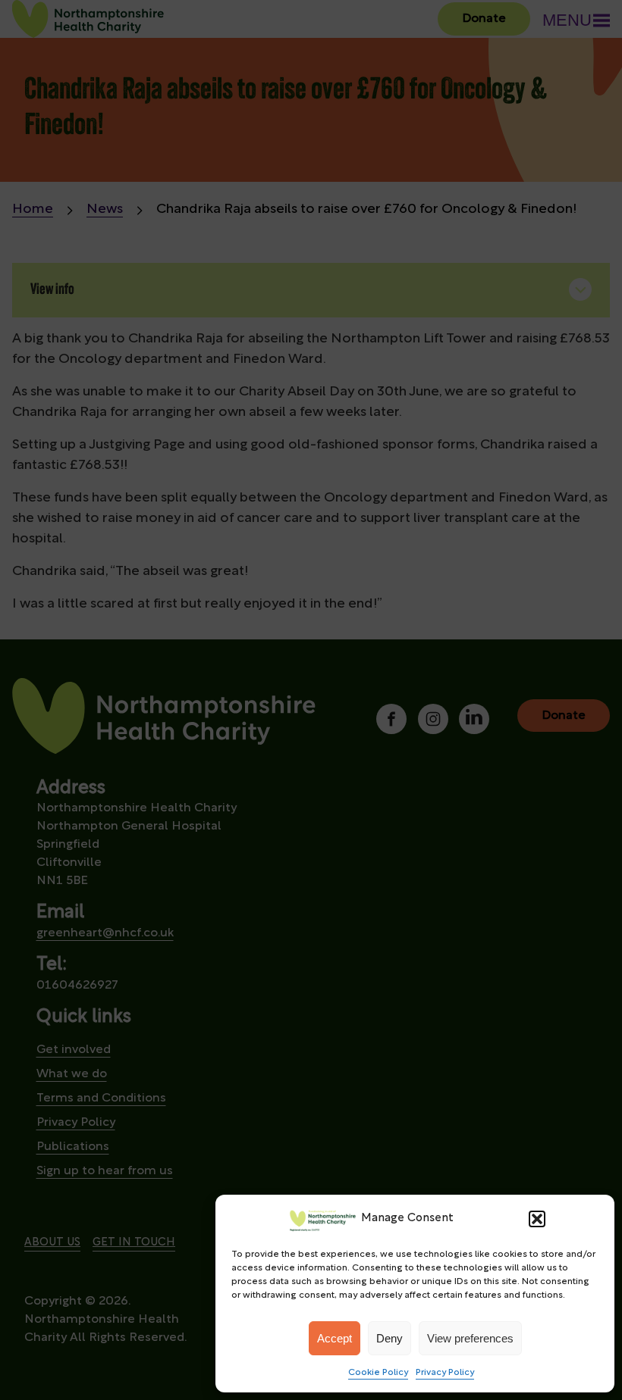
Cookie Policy (378, 1372)
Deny (389, 1338)
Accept (334, 1338)
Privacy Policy (445, 1372)
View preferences (470, 1338)
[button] (537, 1219)
